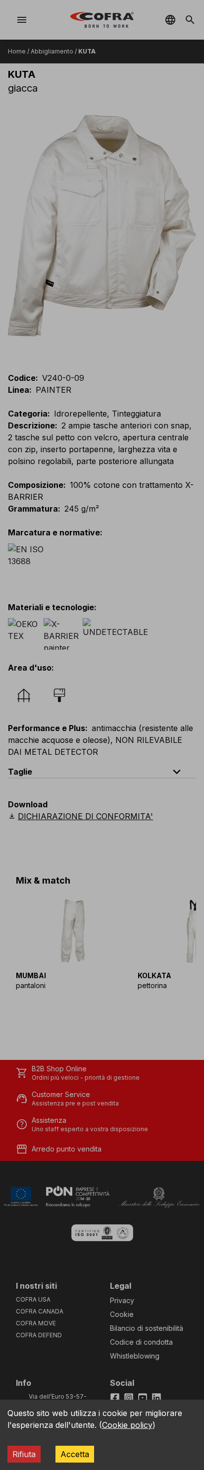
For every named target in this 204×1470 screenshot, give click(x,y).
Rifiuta (24, 1454)
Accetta (74, 1454)
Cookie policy (127, 1425)
